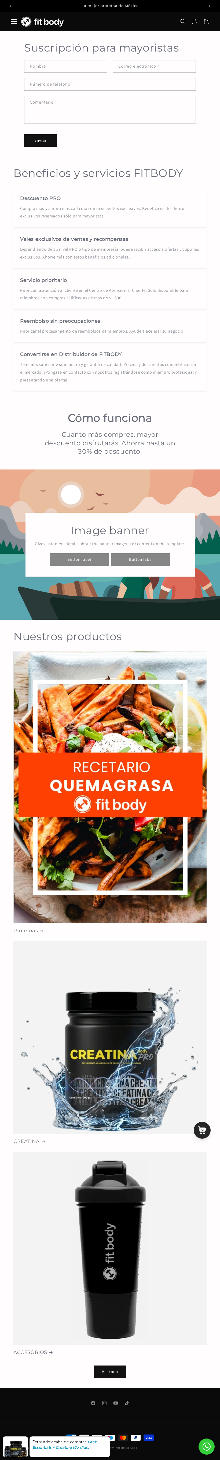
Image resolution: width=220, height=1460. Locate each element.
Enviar (40, 140)
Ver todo (110, 1371)
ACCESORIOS (30, 1352)
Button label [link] (79, 559)
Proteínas (25, 931)
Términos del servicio (123, 1448)
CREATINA (26, 1141)
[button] (183, 21)
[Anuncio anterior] (10, 6)
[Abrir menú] (14, 21)
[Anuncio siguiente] (209, 6)
